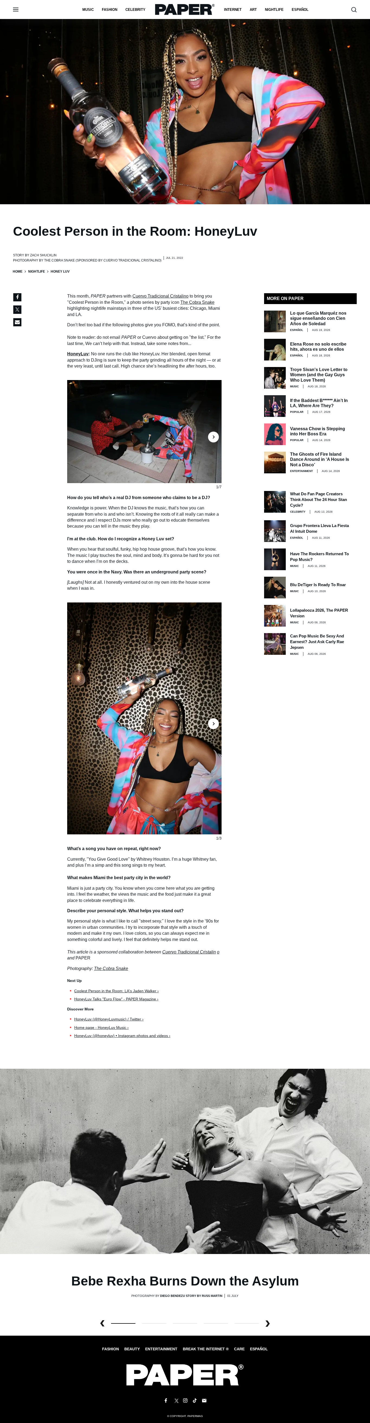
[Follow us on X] (175, 1401)
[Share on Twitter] (17, 310)
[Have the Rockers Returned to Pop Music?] (275, 559)
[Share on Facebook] (17, 297)
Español (259, 1349)
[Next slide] (214, 431)
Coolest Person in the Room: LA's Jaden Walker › (116, 991)
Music (88, 10)
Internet (233, 10)
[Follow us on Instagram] (185, 1401)
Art (253, 10)
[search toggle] (354, 9)
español (300, 10)
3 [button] (216, 1323)
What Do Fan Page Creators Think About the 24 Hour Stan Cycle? (318, 500)
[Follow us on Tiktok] (195, 1401)
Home (17, 271)
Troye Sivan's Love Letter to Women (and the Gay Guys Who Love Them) (319, 374)
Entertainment (301, 471)
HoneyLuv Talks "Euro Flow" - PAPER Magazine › (116, 999)
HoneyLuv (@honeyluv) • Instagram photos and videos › (122, 1035)
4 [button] (247, 1323)
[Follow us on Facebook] (166, 1401)
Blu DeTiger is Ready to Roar (318, 584)
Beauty (132, 1349)
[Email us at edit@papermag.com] (204, 1401)
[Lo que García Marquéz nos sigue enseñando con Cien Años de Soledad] (275, 321)
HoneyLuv (78, 354)
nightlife (274, 10)
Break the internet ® (206, 1349)
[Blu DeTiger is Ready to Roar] (275, 587)
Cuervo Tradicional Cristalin (189, 952)
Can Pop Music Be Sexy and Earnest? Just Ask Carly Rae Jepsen (317, 642)
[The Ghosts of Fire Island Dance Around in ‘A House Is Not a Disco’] (275, 462)
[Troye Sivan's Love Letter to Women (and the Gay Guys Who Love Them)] (275, 378)
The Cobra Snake (197, 302)
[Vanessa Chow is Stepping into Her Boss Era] (275, 434)
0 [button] (123, 1323)
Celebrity (135, 10)
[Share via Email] (17, 322)
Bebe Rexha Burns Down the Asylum (185, 1281)
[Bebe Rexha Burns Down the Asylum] (185, 1161)
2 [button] (185, 1323)
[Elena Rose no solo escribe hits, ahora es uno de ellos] (275, 349)
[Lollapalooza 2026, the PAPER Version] (275, 616)
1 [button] (154, 1323)
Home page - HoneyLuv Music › (101, 1027)
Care (239, 1349)
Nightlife (36, 271)
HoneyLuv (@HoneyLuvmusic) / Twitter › (109, 1019)
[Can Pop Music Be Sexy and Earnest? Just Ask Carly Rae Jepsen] (275, 644)
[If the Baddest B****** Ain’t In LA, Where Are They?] (275, 406)
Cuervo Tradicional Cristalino (160, 296)
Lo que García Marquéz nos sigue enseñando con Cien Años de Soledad (318, 318)
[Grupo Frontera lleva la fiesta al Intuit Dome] (275, 531)
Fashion (109, 10)
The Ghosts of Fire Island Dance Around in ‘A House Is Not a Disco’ (319, 459)
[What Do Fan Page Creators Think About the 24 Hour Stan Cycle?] (275, 502)
